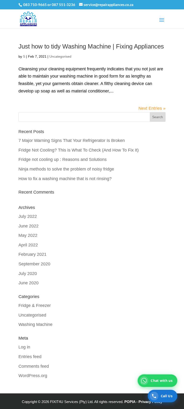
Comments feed (33, 366)
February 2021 (32, 254)
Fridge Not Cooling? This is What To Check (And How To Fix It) (78, 150)
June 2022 (28, 226)
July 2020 (27, 273)
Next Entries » (152, 108)
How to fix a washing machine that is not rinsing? (65, 178)
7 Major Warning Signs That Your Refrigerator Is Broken (71, 140)
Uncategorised (60, 56)
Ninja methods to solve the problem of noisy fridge (66, 169)
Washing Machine (35, 324)
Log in (24, 347)
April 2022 (28, 245)
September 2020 (34, 264)
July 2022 (27, 216)
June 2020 (28, 283)
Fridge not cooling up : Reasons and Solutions (62, 159)
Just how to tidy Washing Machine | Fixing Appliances (91, 46)
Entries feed (29, 356)
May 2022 (27, 235)
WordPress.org (32, 375)
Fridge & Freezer (34, 305)
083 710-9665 (35, 4)
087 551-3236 (63, 4)
